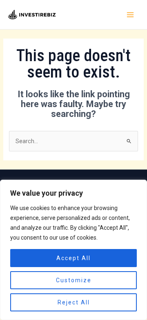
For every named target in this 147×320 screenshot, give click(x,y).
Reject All (74, 302)
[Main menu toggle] (130, 14)
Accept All (73, 258)
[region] (73, 250)
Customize (73, 280)
